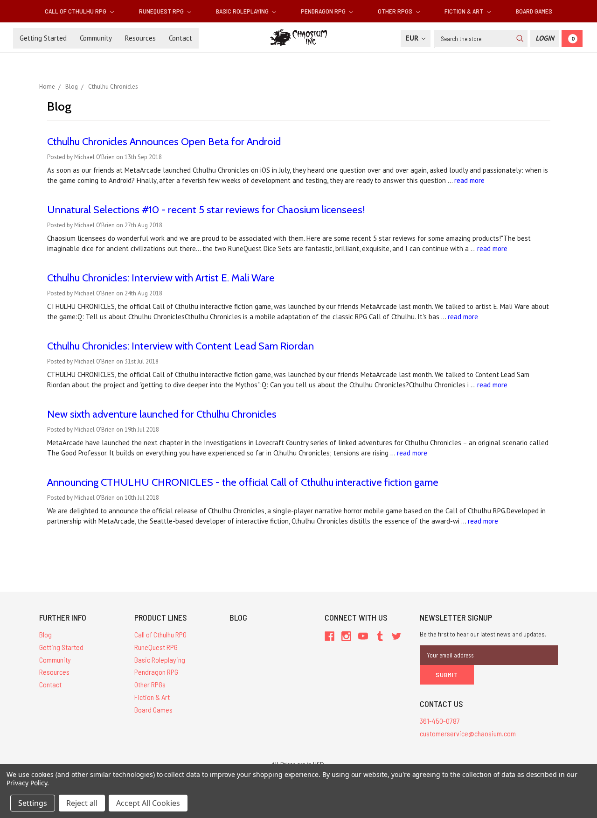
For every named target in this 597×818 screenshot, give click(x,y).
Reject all (81, 803)
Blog (45, 634)
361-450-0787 (440, 720)
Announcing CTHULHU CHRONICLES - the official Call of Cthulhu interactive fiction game (242, 482)
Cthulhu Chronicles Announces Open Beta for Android (164, 141)
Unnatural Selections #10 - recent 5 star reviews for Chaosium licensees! (206, 209)
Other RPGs (396, 11)
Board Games (534, 11)
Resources (140, 38)
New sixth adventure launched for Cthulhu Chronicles (162, 414)
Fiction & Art (464, 11)
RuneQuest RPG (162, 11)
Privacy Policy (27, 782)
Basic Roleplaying (243, 11)
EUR (413, 38)
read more (469, 180)
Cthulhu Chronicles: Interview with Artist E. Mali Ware (161, 278)
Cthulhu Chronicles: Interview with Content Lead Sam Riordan (180, 346)
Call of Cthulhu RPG (76, 11)
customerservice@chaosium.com (468, 733)
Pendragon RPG (324, 11)
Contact (180, 38)
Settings (32, 803)
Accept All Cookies (148, 803)
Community (96, 38)
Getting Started (43, 38)
